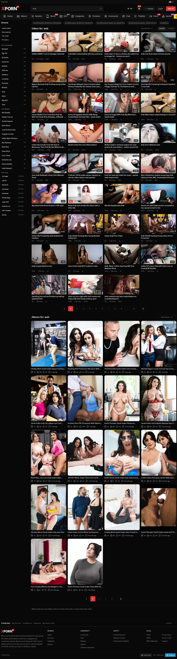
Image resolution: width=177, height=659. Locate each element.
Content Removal (119, 635)
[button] (174, 23)
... (127, 309)
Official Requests (152, 641)
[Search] (100, 8)
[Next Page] (143, 308)
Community (84, 635)
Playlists (83, 641)
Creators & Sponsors (87, 647)
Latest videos (6, 28)
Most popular (6, 32)
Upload (82, 644)
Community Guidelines (121, 641)
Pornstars (5, 40)
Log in (160, 8)
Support (165, 641)
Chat (82, 638)
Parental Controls (119, 638)
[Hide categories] (24, 23)
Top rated (5, 36)
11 (134, 309)
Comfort (162, 28)
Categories (50, 641)
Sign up (171, 8)
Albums (49, 644)
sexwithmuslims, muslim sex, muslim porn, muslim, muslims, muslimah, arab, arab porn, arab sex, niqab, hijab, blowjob (111, 23)
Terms (148, 635)
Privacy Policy (166, 635)
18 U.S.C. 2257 (166, 638)
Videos (49, 635)
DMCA (148, 638)
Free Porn (4, 2)
